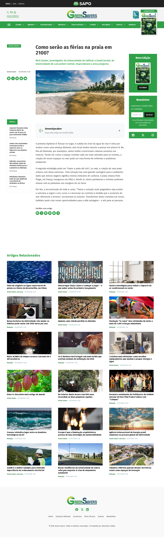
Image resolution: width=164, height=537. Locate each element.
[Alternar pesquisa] (8, 12)
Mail (15, 4)
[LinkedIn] (17, 78)
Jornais (21, 4)
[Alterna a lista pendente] (23, 24)
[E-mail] (25, 78)
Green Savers (14, 46)
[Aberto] (9, 25)
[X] (13, 78)
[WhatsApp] (21, 78)
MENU (8, 4)
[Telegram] (58, 213)
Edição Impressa (13, 16)
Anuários (132, 25)
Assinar (143, 87)
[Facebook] (9, 78)
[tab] (12, 122)
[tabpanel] (18, 158)
